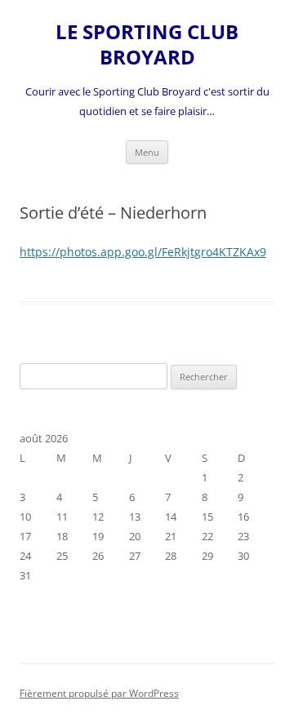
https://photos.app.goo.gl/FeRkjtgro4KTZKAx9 (143, 251)
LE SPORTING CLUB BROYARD (147, 45)
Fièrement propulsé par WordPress (99, 693)
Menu (147, 152)
